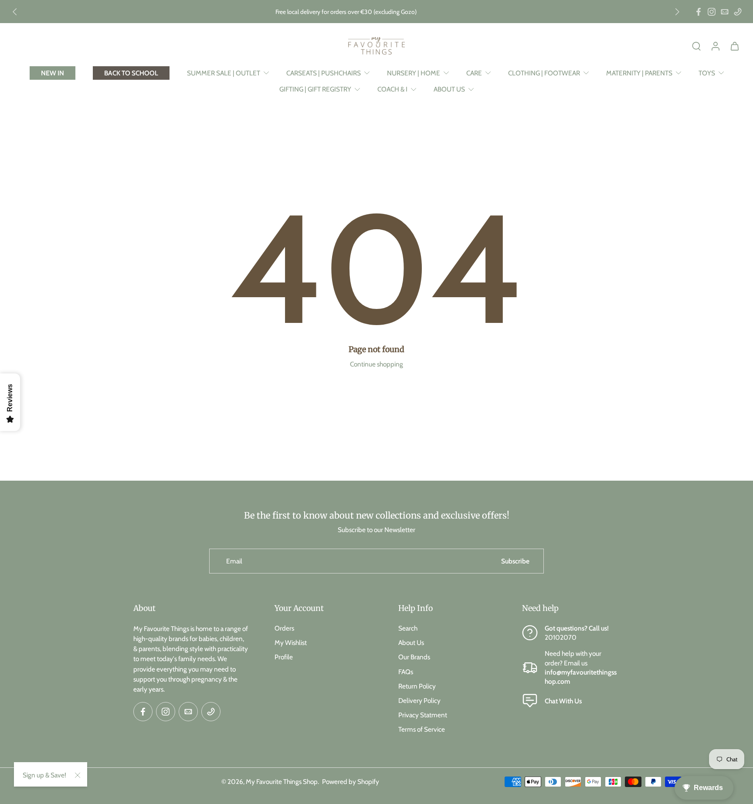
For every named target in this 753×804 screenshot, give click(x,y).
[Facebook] (698, 12)
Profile (284, 657)
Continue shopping (376, 364)
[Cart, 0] (734, 45)
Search (407, 628)
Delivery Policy (419, 700)
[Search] (696, 45)
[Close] (77, 775)
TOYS (707, 73)
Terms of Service (421, 729)
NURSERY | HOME (413, 73)
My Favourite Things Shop (282, 781)
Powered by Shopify (350, 781)
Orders (284, 628)
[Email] (724, 12)
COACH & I (392, 89)
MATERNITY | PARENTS (639, 73)
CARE (474, 73)
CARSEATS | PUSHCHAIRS (323, 73)
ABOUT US (449, 89)
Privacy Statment (422, 715)
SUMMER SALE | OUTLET (223, 73)
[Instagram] (711, 12)
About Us (411, 642)
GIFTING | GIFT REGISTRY (315, 89)
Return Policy (417, 686)
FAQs (405, 671)
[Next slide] (677, 12)
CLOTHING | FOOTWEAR (544, 73)
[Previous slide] (15, 12)
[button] (190, 608)
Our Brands (414, 657)
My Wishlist (291, 642)
